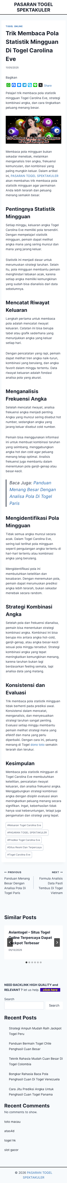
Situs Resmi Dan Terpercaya (24, 847)
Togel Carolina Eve (18, 854)
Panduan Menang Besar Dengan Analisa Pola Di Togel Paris (17, 883)
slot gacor (11, 1150)
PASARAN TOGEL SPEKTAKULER (27, 832)
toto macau (12, 1121)
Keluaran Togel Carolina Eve (24, 825)
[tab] (26, 962)
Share (48, 85)
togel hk (10, 1140)
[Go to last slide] (10, 942)
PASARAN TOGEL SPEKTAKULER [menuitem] (34, 176)
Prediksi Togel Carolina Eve (23, 840)
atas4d (9, 1131)
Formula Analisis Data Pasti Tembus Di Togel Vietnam (51, 883)
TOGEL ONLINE (14, 26)
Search (9, 999)
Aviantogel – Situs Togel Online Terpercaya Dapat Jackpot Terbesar (30, 937)
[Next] (57, 942)
